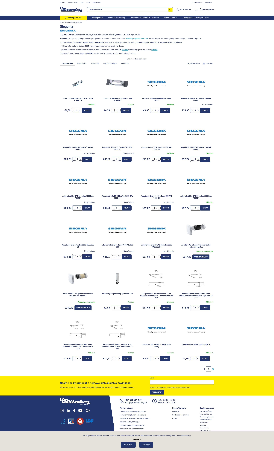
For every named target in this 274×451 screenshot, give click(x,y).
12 (213, 369)
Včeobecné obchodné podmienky (132, 425)
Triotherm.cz (204, 422)
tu (190, 436)
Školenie (62, 2)
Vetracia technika (170, 18)
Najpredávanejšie (110, 63)
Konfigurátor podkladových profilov (133, 411)
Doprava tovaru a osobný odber (131, 429)
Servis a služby (72, 2)
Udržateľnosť (97, 2)
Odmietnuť (128, 445)
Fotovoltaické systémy (116, 18)
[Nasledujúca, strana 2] (208, 369)
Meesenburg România (206, 417)
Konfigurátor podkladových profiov (196, 18)
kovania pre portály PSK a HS (137, 39)
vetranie (154, 50)
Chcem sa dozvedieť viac (136, 59)
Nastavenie (137, 439)
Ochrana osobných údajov (129, 422)
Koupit (86, 110)
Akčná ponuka (97, 18)
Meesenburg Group (206, 414)
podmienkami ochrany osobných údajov (178, 387)
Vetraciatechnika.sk (206, 419)
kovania (125, 50)
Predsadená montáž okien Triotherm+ (145, 18)
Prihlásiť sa (157, 392)
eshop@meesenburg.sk (136, 402)
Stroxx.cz (203, 425)
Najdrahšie (95, 63)
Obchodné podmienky (180, 415)
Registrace (208, 2)
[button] (79, 110)
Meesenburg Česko (206, 411)
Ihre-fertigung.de (205, 430)
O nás (88, 2)
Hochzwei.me (204, 428)
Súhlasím (146, 445)
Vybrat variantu (201, 257)
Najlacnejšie (81, 63)
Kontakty (175, 411)
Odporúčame (67, 63)
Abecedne (125, 63)
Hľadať (170, 10)
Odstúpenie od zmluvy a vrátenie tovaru (135, 418)
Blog (82, 2)
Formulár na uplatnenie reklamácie (133, 415)
